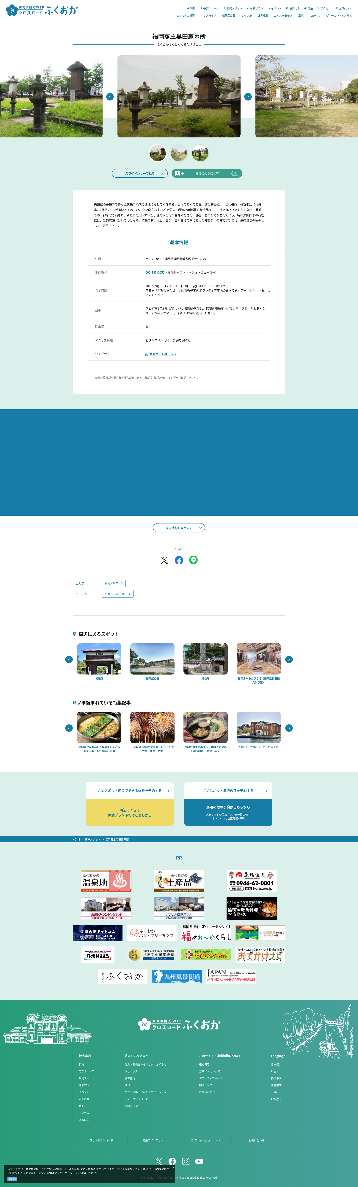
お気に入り (85, 1119)
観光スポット (93, 839)
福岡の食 (84, 1099)
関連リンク (205, 1085)
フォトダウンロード (136, 1099)
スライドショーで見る (140, 173)
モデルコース (86, 1071)
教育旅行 (130, 1078)
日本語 (275, 1064)
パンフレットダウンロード (205, 1140)
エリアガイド (208, 15)
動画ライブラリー (153, 1140)
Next (248, 97)
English (275, 1071)
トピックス (131, 1071)
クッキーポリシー (64, 1173)
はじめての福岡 (185, 15)
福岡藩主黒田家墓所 (117, 839)
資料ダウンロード (135, 1106)
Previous (110, 97)
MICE (128, 1085)
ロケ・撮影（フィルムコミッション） (147, 1092)
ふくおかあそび (283, 15)
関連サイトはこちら (162, 354)
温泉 (301, 15)
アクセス (84, 1112)
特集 (81, 1064)
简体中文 (276, 1078)
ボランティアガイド (210, 1078)
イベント (84, 1092)
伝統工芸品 (228, 15)
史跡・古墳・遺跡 (115, 593)
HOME (76, 839)
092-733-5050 (154, 272)
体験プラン (85, 1085)
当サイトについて (209, 1071)
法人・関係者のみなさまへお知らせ (146, 1064)
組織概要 (204, 1064)
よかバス (315, 15)
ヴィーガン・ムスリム (339, 15)
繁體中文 (276, 1085)
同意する (12, 1179)
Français (276, 1099)
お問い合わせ (207, 1092)
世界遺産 (263, 15)
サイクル (246, 15)
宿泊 (81, 1106)
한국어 (274, 1092)
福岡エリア (111, 583)
